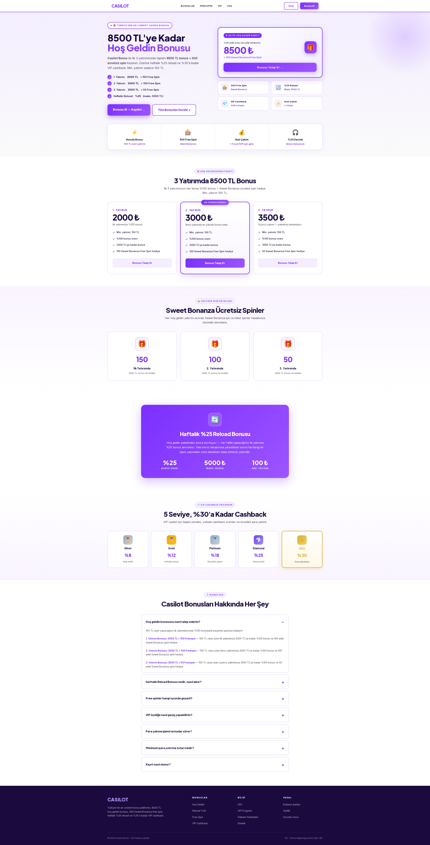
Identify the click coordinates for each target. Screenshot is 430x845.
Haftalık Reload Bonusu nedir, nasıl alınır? (174, 682)
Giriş (291, 6)
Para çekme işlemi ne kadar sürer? (169, 731)
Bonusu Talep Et (142, 262)
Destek (242, 823)
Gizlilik (286, 810)
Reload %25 (199, 810)
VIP (220, 6)
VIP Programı (245, 810)
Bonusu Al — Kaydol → (129, 109)
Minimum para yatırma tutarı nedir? (170, 748)
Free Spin (206, 6)
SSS (229, 6)
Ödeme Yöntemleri (248, 817)
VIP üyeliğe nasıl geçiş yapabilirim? (169, 715)
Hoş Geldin (198, 804)
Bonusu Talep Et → (270, 67)
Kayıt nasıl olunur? (158, 764)
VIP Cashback (200, 823)
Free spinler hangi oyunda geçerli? (169, 698)
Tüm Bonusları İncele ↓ (174, 110)
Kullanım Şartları (291, 804)
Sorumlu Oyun (291, 817)
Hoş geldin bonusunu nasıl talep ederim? (173, 621)
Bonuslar (188, 6)
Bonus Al (309, 6)
